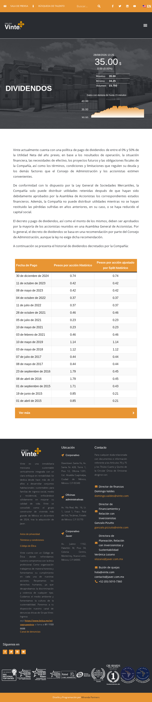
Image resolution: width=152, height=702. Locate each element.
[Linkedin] (127, 6)
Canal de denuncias (30, 631)
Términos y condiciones (32, 540)
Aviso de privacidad (30, 534)
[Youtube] (134, 6)
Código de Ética (28, 546)
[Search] (99, 6)
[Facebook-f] (112, 6)
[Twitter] (120, 6)
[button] (145, 25)
